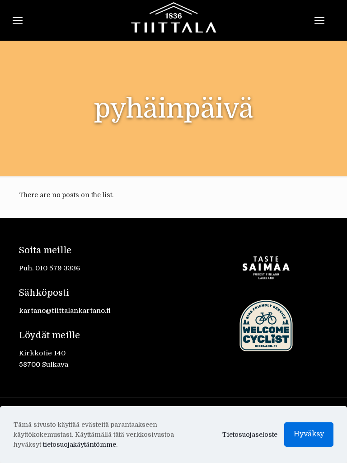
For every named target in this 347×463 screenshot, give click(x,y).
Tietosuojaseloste (249, 434)
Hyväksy (309, 434)
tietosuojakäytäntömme (79, 444)
